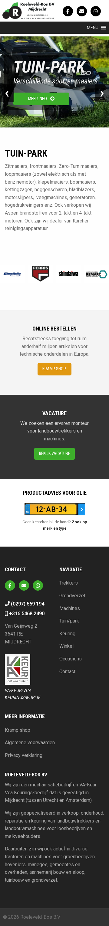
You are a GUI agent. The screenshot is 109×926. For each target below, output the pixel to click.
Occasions (70, 659)
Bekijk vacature (54, 453)
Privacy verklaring (23, 755)
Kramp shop (54, 368)
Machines (69, 608)
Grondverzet (72, 596)
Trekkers (68, 583)
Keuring (67, 633)
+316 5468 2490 (26, 613)
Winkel (66, 646)
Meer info (38, 98)
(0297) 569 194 (27, 604)
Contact (67, 671)
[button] (92, 28)
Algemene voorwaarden (30, 742)
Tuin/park (69, 621)
